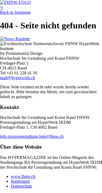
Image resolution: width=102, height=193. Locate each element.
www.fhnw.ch (23, 176)
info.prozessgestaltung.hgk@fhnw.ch (32, 136)
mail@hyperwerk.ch (17, 77)
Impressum (20, 181)
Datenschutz (21, 186)
